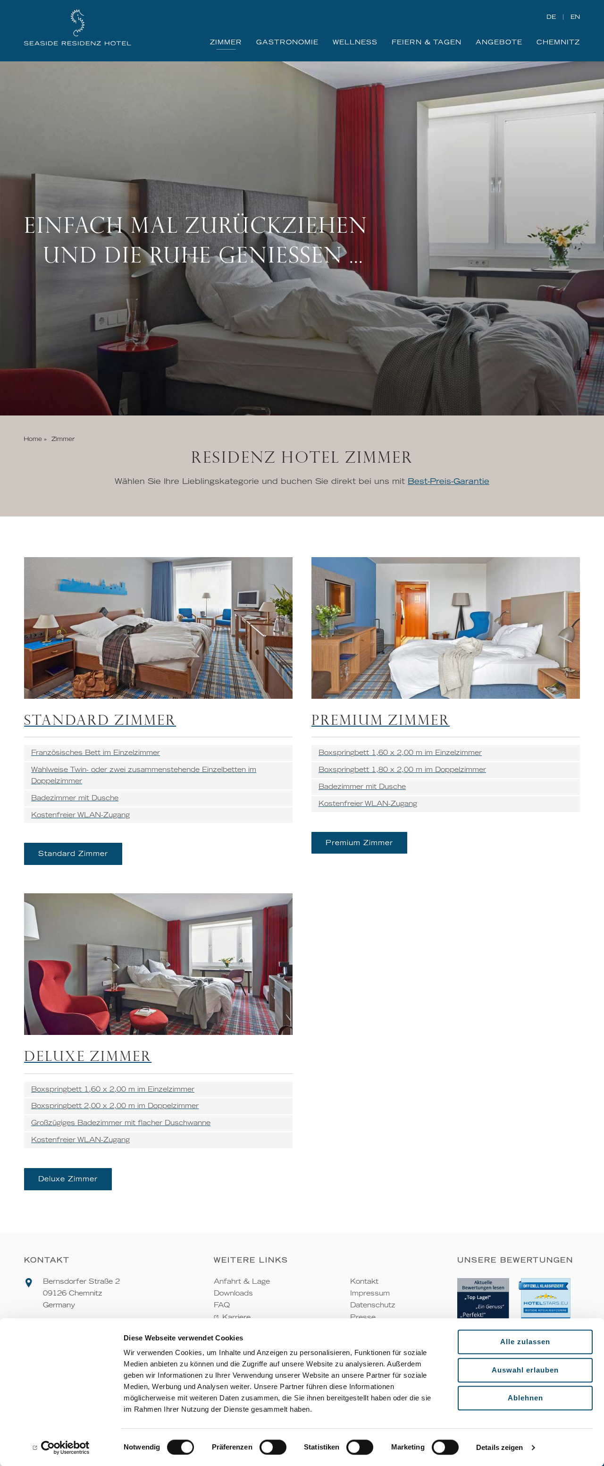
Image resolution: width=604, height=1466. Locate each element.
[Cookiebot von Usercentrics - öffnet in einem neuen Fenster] (61, 1448)
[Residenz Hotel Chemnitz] (77, 28)
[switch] (273, 1447)
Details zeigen (499, 1447)
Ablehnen (525, 1398)
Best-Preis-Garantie (448, 481)
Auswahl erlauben (525, 1370)
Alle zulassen (525, 1342)
